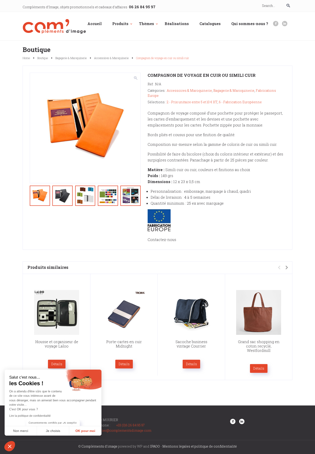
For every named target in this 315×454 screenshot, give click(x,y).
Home (26, 58)
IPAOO (155, 446)
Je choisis (53, 431)
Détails (56, 364)
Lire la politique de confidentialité (30, 415)
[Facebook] (275, 23)
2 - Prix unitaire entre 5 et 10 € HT (192, 102)
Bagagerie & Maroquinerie (71, 58)
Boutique (42, 58)
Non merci (20, 431)
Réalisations (177, 23)
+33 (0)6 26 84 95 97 (130, 425)
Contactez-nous (162, 239)
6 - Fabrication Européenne (240, 102)
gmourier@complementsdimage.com (121, 430)
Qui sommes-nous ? (249, 23)
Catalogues (210, 23)
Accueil (94, 23)
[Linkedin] (284, 23)
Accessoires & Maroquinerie (111, 58)
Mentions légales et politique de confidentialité (199, 446)
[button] (9, 446)
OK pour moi (85, 431)
